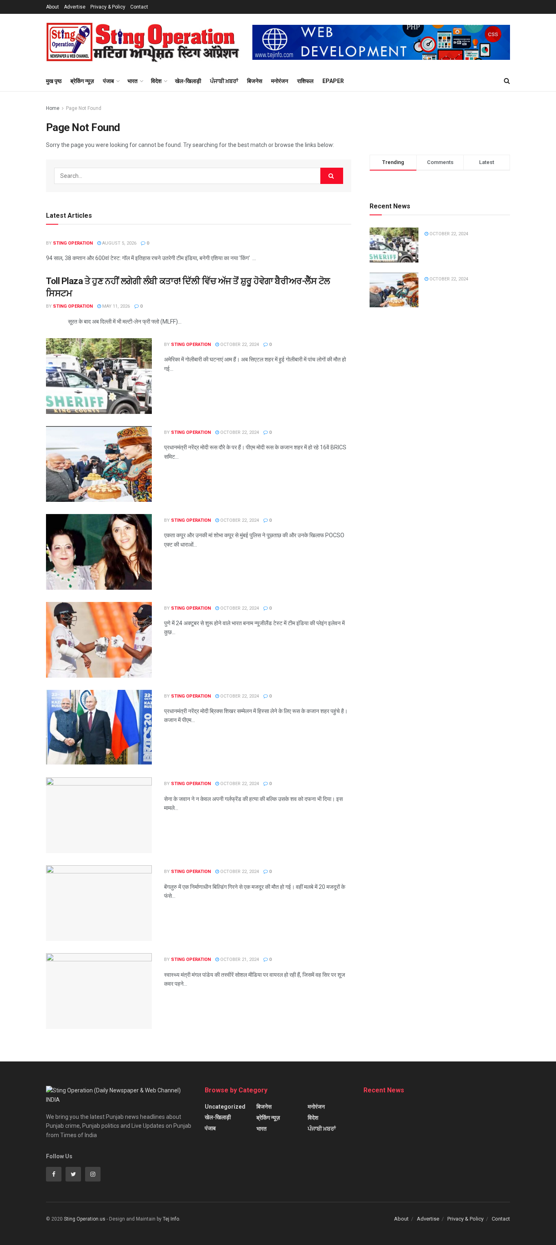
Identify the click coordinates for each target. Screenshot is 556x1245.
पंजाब (108, 81)
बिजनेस (254, 81)
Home (52, 108)
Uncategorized (225, 1106)
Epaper (333, 81)
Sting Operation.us (84, 1219)
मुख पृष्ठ (53, 81)
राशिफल (305, 81)
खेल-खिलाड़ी (188, 81)
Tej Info (171, 1219)
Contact (139, 7)
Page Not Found (83, 108)
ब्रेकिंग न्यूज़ (82, 81)
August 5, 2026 (118, 243)
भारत (132, 81)
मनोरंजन (279, 81)
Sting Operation (73, 243)
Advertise (74, 7)
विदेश (156, 81)
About (52, 7)
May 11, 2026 (115, 306)
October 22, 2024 (239, 344)
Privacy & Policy (107, 7)
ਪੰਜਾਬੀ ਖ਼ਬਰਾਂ (224, 81)
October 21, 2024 (239, 959)
